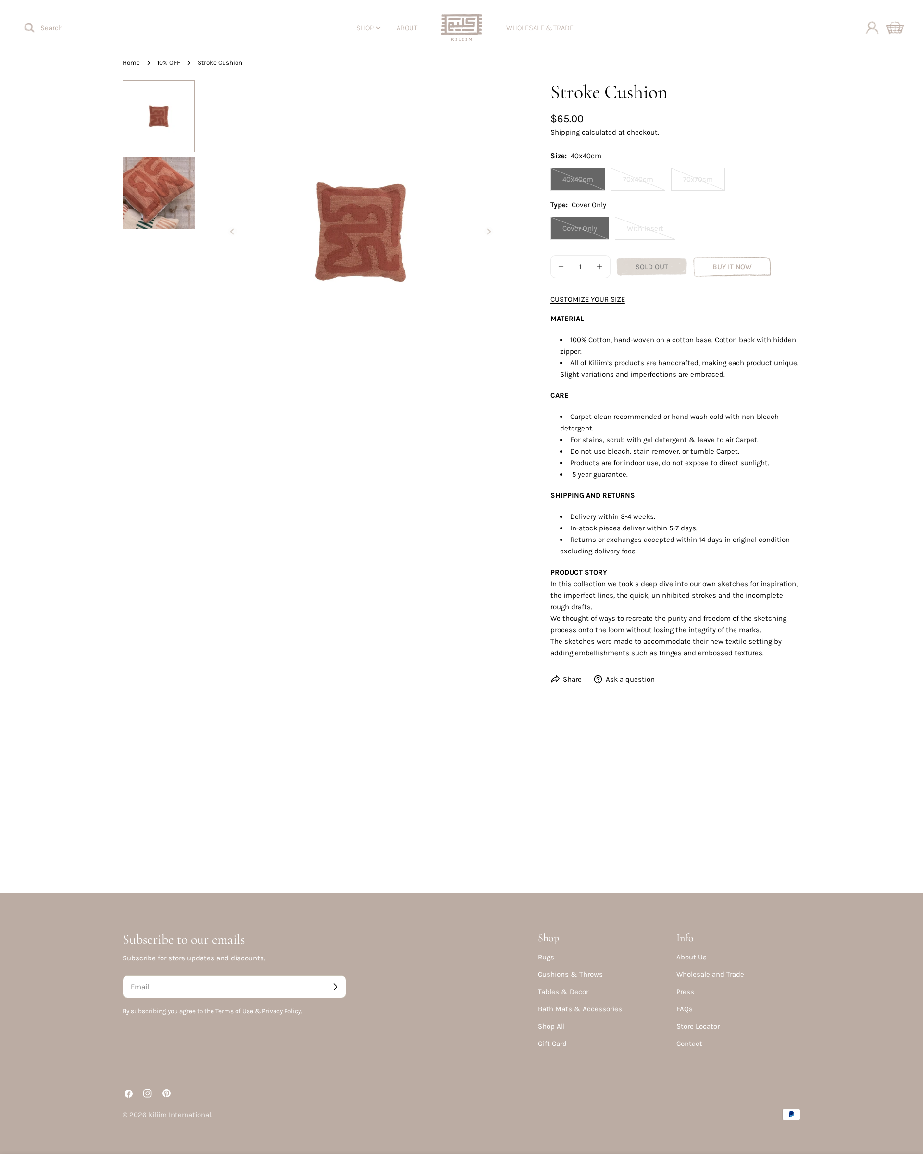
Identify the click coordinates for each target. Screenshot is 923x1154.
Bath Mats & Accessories (580, 1009)
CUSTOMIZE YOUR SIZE (587, 299)
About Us (691, 957)
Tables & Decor (563, 991)
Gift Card (552, 1043)
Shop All (551, 1026)
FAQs (684, 1009)
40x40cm (583, 183)
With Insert (651, 232)
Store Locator (698, 1026)
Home (131, 62)
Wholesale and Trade (710, 974)
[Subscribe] (335, 987)
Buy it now (732, 266)
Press (685, 991)
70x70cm (704, 183)
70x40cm (644, 183)
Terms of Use (234, 1011)
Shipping (565, 132)
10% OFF (168, 62)
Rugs (546, 957)
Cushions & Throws (570, 974)
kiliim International (180, 1114)
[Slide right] (488, 231)
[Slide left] (232, 231)
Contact (689, 1043)
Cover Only (585, 232)
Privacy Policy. (282, 1011)
